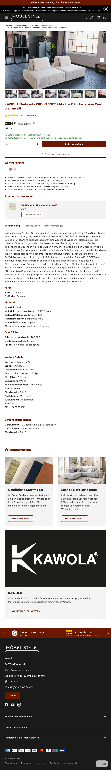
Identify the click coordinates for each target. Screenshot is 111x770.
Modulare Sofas (47, 25)
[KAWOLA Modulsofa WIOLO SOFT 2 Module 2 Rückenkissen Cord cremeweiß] (6, 169)
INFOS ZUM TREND (74, 518)
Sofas (36, 25)
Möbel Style (15, 758)
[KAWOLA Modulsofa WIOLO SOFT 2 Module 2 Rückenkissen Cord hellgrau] (11, 169)
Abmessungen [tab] (32, 225)
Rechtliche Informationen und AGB (63, 763)
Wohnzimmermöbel (23, 25)
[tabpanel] (55, 335)
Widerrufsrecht (11, 763)
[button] (104, 17)
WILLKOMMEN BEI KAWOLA (26, 611)
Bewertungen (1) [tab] (53, 225)
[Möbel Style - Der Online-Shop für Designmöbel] (27, 17)
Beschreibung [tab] (12, 225)
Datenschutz (26, 763)
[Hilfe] (105, 9)
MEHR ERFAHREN (20, 518)
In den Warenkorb (74, 144)
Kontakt (12, 695)
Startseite (8, 25)
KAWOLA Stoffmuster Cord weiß (39, 205)
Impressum (40, 763)
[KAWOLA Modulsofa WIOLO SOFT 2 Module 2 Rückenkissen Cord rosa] (15, 169)
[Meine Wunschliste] (98, 17)
